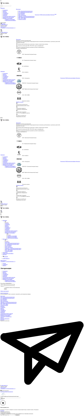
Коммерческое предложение (8, 17)
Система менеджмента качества (9, 16)
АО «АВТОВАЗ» (21, 13)
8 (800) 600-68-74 (4, 24)
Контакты (52, 14)
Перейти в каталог (19, 101)
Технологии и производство (5, 316)
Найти (2, 398)
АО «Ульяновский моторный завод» (25, 12)
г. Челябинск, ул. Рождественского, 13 (7, 27)
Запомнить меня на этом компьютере (12, 287)
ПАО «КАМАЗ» (21, 14)
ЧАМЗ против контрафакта (10, 20)
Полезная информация (4, 318)
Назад (7, 222)
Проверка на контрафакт (8, 18)
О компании (5, 10)
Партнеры (5, 12)
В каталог (2, 410)
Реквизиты (5, 15)
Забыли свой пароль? (4, 291)
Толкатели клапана (22, 19)
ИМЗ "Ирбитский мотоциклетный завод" (26, 17)
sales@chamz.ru (3, 26)
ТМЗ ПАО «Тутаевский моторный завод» (26, 16)
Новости (4, 11)
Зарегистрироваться (4, 293)
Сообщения (5, 14)
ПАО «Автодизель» (22, 15)
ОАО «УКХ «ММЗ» (22, 18)
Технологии (37, 14)
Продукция (18, 9)
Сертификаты (5, 13)
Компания (3, 8)
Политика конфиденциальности (6, 391)
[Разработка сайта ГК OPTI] (3, 395)
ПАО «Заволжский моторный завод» (25, 11)
